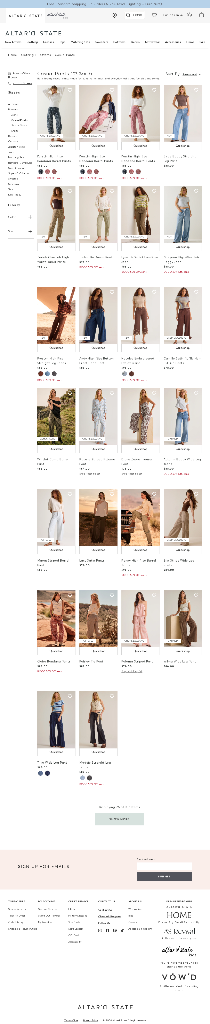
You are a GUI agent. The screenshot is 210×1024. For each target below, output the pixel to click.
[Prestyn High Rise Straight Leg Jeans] (56, 315)
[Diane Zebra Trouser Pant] (140, 416)
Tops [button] (10, 189)
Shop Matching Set (89, 473)
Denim (135, 42)
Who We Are (135, 909)
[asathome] (179, 912)
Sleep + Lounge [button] (16, 168)
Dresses (48, 42)
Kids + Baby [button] (14, 194)
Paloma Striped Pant (137, 661)
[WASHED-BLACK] (54, 373)
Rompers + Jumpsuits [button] (20, 162)
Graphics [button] (13, 141)
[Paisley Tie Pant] (98, 619)
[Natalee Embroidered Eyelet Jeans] (140, 315)
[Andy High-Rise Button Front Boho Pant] (98, 315)
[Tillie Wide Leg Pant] (56, 719)
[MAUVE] (47, 171)
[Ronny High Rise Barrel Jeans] (140, 517)
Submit (164, 876)
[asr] (179, 930)
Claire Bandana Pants (54, 661)
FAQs (71, 909)
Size (11, 231)
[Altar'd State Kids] (179, 950)
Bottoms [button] (13, 109)
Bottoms (119, 42)
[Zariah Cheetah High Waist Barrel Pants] (56, 214)
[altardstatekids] (57, 15)
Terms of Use (71, 1020)
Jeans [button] (14, 114)
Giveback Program (109, 916)
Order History (15, 922)
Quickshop (56, 146)
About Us (135, 901)
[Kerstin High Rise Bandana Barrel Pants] (56, 113)
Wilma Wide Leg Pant (180, 661)
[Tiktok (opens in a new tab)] (122, 930)
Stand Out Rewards (49, 915)
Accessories (173, 42)
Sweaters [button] (13, 178)
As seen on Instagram (140, 928)
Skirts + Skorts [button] (19, 125)
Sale (202, 42)
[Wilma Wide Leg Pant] (183, 619)
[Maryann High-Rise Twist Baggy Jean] (183, 214)
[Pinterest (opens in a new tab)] (114, 930)
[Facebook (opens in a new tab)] (107, 930)
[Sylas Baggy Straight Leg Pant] (183, 113)
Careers (132, 922)
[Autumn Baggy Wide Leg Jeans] (183, 416)
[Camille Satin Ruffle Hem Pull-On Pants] (183, 315)
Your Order (16, 901)
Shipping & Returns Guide (22, 928)
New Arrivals (13, 42)
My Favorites (45, 922)
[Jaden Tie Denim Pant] (98, 214)
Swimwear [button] (14, 184)
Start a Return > (17, 909)
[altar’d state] (25, 15)
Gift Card (73, 935)
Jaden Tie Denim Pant (96, 257)
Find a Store (22, 83)
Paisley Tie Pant (91, 661)
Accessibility (74, 941)
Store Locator (75, 928)
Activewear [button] (14, 104)
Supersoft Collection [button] (19, 173)
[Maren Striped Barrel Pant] (56, 517)
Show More (119, 819)
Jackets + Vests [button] (16, 146)
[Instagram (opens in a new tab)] (100, 930)
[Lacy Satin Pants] (98, 517)
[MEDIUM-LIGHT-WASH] (82, 777)
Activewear (152, 42)
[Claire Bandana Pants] (56, 619)
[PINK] (54, 171)
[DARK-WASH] (47, 773)
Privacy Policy (90, 1020)
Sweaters (101, 42)
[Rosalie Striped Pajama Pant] (98, 416)
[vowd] (179, 977)
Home (190, 42)
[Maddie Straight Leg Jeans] (98, 719)
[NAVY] (40, 171)
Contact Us (106, 901)
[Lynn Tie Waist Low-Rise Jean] (140, 214)
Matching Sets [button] (16, 157)
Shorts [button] (14, 130)
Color (12, 217)
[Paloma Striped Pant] (140, 619)
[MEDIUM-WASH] (47, 373)
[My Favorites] (154, 15)
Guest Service (78, 901)
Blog (130, 915)
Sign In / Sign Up (47, 909)
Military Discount (77, 915)
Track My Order (16, 915)
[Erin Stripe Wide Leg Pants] (183, 517)
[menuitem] (13, 42)
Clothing (32, 42)
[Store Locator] (114, 15)
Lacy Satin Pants (92, 560)
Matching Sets (80, 42)
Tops (62, 42)
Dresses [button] (12, 136)
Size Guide (74, 922)
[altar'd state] (33, 33)
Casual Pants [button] (19, 120)
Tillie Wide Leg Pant (52, 762)
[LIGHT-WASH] (124, 373)
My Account (47, 901)
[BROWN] (40, 373)
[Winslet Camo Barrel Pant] (56, 416)
